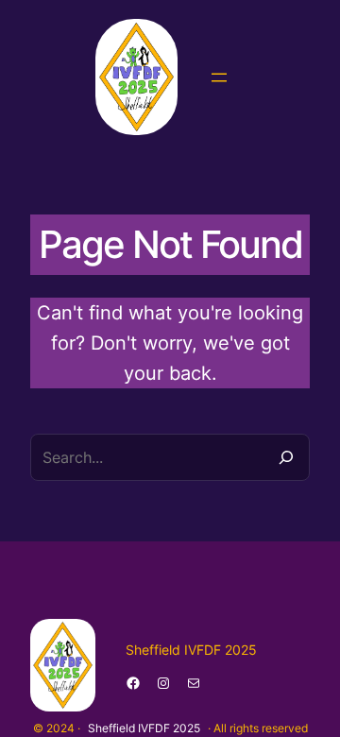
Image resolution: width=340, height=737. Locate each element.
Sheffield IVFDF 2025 (144, 728)
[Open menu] (219, 77)
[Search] (286, 457)
